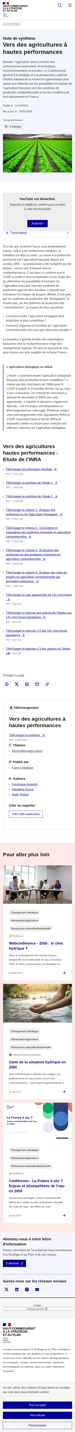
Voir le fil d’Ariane (11, 24)
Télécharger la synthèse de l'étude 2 (29, 496)
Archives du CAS (35, 1309)
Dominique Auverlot (24, 784)
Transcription (18, 232)
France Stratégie (22, 767)
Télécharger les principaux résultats (29, 469)
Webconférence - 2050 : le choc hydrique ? (36, 945)
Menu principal (70, 5)
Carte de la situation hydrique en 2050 (37, 1064)
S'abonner (12, 1263)
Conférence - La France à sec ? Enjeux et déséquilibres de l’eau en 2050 (36, 1186)
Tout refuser (37, 1415)
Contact (37, 1305)
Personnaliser (38, 1425)
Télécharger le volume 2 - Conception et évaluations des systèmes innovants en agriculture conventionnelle (38, 532)
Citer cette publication (26, 814)
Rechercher (59, 5)
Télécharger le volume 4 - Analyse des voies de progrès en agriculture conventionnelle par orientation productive (36, 577)
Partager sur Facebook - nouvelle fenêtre (6, 684)
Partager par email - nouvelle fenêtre (37, 684)
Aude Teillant (20, 794)
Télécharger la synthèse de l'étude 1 (29, 482)
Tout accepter (37, 1405)
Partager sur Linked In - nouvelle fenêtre (27, 684)
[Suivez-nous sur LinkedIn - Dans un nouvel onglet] (16, 1289)
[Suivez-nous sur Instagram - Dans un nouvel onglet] (27, 1289)
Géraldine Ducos (23, 789)
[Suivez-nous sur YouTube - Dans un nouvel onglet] (37, 1289)
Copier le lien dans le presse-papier (47, 684)
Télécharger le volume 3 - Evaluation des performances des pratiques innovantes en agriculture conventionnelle (33, 555)
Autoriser (37, 223)
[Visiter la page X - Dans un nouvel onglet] (6, 1289)
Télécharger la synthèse (25, 735)
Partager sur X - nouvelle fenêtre (16, 684)
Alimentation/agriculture (27, 751)
